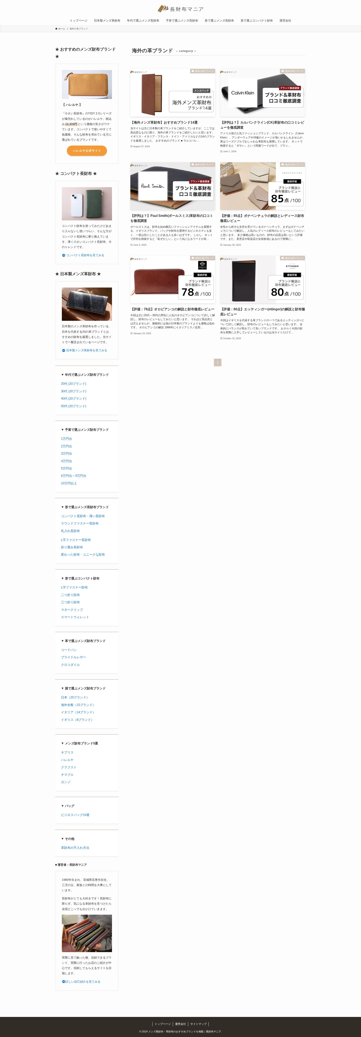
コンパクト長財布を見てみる (84, 255)
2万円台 (66, 446)
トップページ (163, 1023)
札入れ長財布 (70, 531)
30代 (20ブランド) (73, 391)
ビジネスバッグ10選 (75, 815)
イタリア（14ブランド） (78, 712)
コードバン (69, 650)
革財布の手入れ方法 (75, 847)
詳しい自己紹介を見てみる (82, 981)
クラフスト (69, 767)
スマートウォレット (75, 617)
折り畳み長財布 (72, 547)
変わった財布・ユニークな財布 (83, 554)
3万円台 (66, 453)
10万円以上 (69, 483)
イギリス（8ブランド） (77, 719)
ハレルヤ (67, 760)
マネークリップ (72, 609)
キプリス (67, 752)
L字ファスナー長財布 (76, 540)
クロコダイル (70, 664)
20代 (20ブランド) (73, 383)
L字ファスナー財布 (74, 587)
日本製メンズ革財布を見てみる (86, 350)
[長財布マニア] (180, 8)
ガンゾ (65, 782)
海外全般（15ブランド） (78, 705)
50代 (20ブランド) (73, 406)
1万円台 (66, 438)
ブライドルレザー (73, 657)
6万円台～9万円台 (73, 475)
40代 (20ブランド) (73, 398)
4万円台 (66, 461)
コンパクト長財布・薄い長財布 (83, 516)
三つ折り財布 (70, 602)
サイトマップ (198, 1023)
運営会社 (180, 1023)
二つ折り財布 (70, 595)
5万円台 (66, 468)
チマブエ (67, 774)
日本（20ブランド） (75, 697)
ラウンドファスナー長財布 (80, 523)
